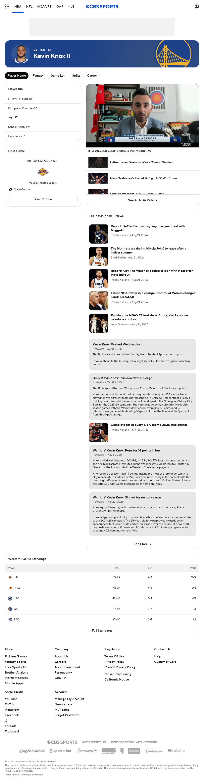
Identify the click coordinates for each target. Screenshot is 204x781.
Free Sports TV (15, 667)
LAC (16, 598)
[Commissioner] (113, 749)
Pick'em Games (16, 656)
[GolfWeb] (176, 751)
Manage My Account (69, 699)
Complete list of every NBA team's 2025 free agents (149, 425)
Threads (10, 726)
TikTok (9, 704)
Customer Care (165, 662)
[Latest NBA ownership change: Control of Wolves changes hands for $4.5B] (98, 300)
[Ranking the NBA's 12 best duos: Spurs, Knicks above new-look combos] (98, 323)
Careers (60, 662)
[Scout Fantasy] (154, 751)
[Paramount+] (86, 750)
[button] (7, 6)
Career (92, 76)
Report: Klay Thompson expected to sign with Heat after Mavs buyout (152, 273)
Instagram (12, 710)
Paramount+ (63, 673)
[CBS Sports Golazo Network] (134, 742)
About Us (61, 656)
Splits (76, 76)
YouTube (11, 699)
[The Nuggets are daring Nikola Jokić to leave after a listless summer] (98, 256)
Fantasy (38, 76)
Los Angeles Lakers (44, 183)
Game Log (57, 76)
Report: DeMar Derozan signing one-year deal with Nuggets (148, 228)
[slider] (142, 136)
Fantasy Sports (15, 662)
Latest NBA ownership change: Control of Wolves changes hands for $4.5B (153, 295)
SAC (16, 619)
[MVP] (134, 749)
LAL (16, 577)
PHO (17, 588)
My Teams (62, 710)
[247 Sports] (32, 750)
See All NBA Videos (142, 200)
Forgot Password (67, 715)
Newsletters (63, 704)
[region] (142, 115)
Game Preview (43, 199)
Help (157, 656)
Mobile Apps (14, 683)
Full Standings (102, 631)
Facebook (12, 715)
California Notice (116, 680)
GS (16, 609)
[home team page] (42, 172)
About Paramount (67, 667)
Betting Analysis (16, 673)
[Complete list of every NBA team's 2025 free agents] (98, 432)
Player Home (16, 76)
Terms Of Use (114, 656)
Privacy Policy (114, 662)
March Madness (16, 678)
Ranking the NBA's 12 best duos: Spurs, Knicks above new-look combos (149, 317)
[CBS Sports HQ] (94, 742)
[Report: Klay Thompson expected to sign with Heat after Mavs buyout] (98, 278)
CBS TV (60, 678)
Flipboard (12, 731)
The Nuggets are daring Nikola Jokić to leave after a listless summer (148, 250)
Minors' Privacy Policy (119, 667)
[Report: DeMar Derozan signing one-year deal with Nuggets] (98, 234)
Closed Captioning (117, 674)
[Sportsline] (60, 750)
